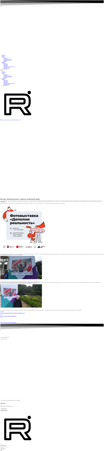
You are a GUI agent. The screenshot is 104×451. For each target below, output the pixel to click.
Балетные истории (4, 85)
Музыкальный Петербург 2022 (8, 76)
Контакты (3, 62)
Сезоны (3, 57)
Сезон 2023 (5, 58)
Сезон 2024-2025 (6, 74)
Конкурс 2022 (6, 82)
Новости (3, 56)
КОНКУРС (3, 79)
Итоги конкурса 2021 (7, 84)
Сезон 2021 (5, 77)
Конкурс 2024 (6, 64)
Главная (3, 71)
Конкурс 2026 (4, 55)
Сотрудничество (4, 61)
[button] (52, 70)
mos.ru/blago (29, 282)
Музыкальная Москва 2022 (7, 59)
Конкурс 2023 (6, 65)
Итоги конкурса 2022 (7, 67)
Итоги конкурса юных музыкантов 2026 (9, 66)
